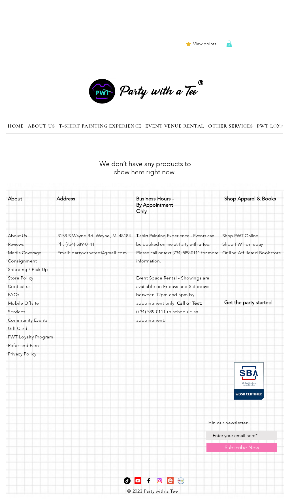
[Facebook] (148, 480)
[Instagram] (159, 480)
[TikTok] (127, 480)
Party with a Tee (194, 244)
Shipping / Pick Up (28, 269)
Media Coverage (24, 252)
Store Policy (20, 278)
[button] (229, 44)
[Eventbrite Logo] (170, 480)
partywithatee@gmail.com (99, 252)
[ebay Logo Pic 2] (181, 480)
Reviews (16, 244)
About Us (17, 235)
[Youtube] (138, 480)
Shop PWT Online (240, 235)
